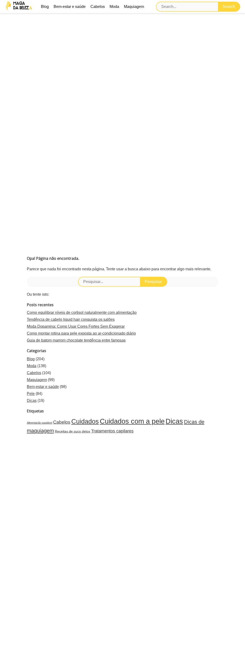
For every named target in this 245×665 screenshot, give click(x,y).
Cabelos (97, 7)
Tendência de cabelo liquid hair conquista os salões (71, 319)
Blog (45, 7)
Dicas (32, 401)
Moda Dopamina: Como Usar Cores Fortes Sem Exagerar (76, 326)
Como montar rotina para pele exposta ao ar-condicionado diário (81, 333)
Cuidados (85, 421)
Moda (114, 7)
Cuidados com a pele (132, 421)
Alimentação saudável (39, 422)
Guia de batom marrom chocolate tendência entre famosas (76, 340)
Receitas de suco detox (72, 431)
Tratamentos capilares (112, 431)
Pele (31, 394)
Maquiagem (134, 7)
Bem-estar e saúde (70, 7)
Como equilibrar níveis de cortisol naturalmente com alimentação (82, 312)
